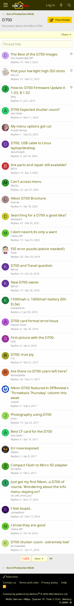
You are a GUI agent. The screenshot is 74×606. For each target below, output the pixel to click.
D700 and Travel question (31, 265)
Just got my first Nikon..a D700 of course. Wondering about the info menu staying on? (38, 486)
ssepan (15, 402)
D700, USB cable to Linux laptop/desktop (31, 145)
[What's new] (61, 5)
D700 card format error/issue (34, 320)
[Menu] (5, 5)
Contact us (9, 582)
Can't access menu (26, 181)
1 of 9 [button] (25, 558)
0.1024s (56, 599)
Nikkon (14, 452)
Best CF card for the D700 (31, 431)
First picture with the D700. (33, 337)
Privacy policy (49, 582)
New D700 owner (25, 282)
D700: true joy (22, 354)
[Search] (69, 5)
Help (64, 582)
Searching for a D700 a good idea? (38, 215)
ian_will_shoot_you (21, 495)
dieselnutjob (18, 152)
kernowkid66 (18, 546)
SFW (13, 341)
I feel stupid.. (21, 508)
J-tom (14, 418)
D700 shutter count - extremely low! (40, 542)
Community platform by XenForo (35, 593)
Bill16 (14, 168)
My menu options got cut (31, 126)
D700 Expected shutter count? (35, 109)
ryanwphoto (17, 512)
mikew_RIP (17, 236)
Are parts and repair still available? (39, 164)
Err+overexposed (25, 448)
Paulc (14, 252)
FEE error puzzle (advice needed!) (38, 248)
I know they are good (28, 525)
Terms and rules (28, 582)
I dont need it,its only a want (34, 231)
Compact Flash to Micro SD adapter (39, 465)
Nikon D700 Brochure (28, 198)
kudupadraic (18, 308)
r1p (13, 358)
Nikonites (12, 577)
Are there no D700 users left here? (39, 371)
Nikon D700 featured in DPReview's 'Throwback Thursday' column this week (39, 392)
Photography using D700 (31, 414)
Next (38, 558)
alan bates (17, 113)
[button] (71, 602)
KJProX (14, 269)
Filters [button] (65, 34)
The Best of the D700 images (34, 54)
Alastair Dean (18, 325)
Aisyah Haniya (19, 130)
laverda (15, 202)
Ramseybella (18, 375)
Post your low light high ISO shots (38, 71)
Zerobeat (16, 469)
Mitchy (14, 185)
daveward (16, 219)
